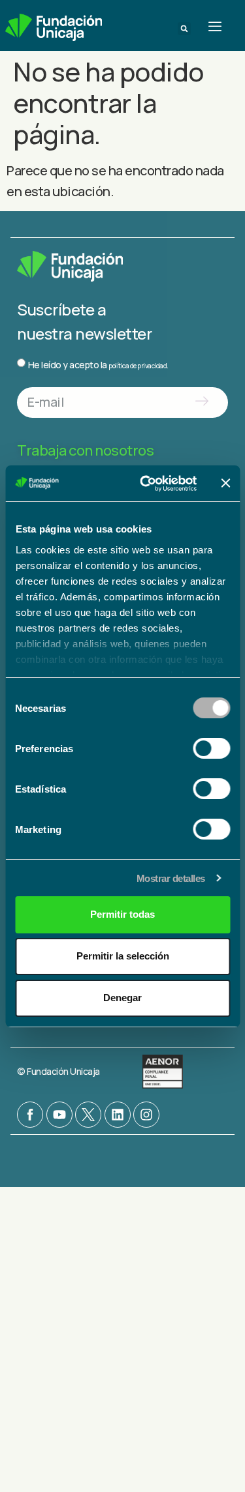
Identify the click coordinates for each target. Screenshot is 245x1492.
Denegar (122, 997)
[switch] (211, 748)
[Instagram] (146, 1115)
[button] (184, 28)
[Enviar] (201, 402)
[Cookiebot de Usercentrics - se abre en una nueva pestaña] (146, 483)
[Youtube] (59, 1115)
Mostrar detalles (171, 878)
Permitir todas (122, 914)
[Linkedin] (118, 1115)
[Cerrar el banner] (225, 483)
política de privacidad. (138, 365)
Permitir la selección (122, 955)
